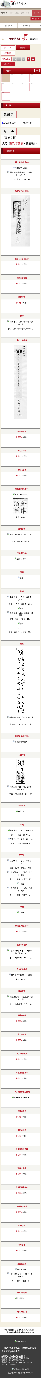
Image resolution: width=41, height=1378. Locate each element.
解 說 (7, 48)
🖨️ (28, 59)
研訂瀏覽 (7, 53)
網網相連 (15, 1351)
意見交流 (5, 1351)
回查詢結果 (6, 59)
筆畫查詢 (26, 26)
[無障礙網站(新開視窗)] (20, 1369)
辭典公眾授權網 (29, 1348)
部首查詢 (8, 26)
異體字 (22, 48)
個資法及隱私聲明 (12, 1348)
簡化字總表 (16, 143)
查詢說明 (35, 19)
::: (0, 39)
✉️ (33, 59)
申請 (24, 264)
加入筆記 (7, 64)
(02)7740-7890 (13, 1362)
